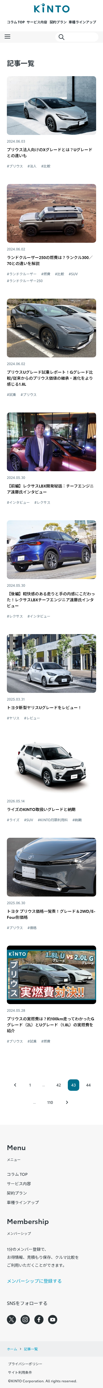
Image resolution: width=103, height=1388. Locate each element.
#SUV (73, 273)
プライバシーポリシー (25, 1363)
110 (50, 1102)
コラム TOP (16, 21)
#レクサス (42, 502)
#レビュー (32, 717)
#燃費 (45, 273)
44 (88, 1085)
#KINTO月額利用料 (53, 819)
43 (73, 1085)
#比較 (45, 165)
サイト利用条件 (20, 1372)
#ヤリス (13, 717)
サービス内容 (37, 21)
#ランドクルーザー (22, 273)
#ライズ (13, 819)
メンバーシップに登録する (34, 1280)
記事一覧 (31, 1348)
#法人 (32, 165)
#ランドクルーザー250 (25, 280)
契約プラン (58, 21)
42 (58, 1085)
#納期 (77, 819)
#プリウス (15, 165)
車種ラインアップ (82, 21)
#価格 (32, 927)
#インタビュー (18, 502)
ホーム (12, 1348)
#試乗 (11, 394)
